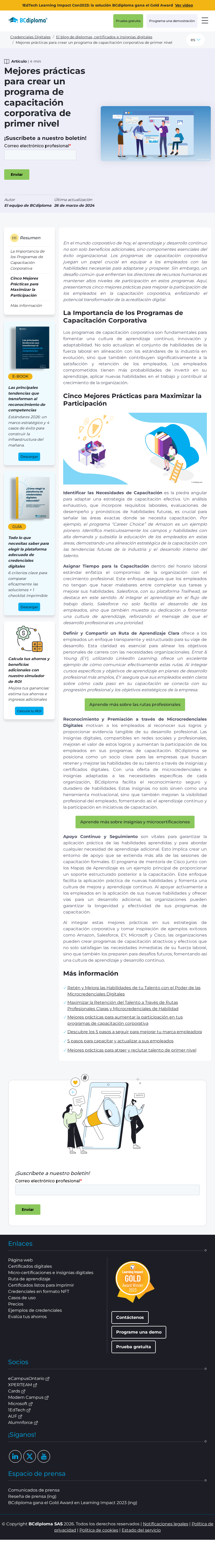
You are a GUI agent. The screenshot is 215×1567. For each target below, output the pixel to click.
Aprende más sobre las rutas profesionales (134, 704)
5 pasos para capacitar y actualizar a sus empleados (120, 1040)
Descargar (29, 457)
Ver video (184, 5)
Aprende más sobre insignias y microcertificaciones (135, 821)
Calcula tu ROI (29, 711)
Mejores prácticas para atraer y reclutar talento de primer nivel (131, 1050)
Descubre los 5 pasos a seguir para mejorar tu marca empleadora (134, 1031)
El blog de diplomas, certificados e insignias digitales (104, 37)
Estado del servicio (141, 1530)
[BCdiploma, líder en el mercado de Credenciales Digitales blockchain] (32, 20)
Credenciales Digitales (30, 37)
